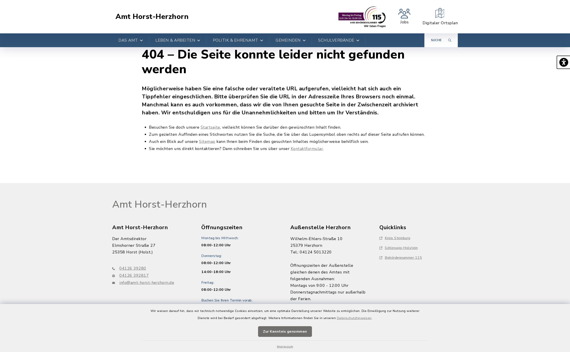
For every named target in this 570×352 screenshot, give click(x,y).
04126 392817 (134, 275)
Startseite (210, 127)
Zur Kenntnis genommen (285, 331)
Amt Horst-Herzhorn (152, 16)
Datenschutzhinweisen (354, 318)
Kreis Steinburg (397, 238)
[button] (563, 62)
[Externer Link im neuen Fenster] (362, 17)
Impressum (285, 346)
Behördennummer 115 (403, 257)
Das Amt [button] (128, 40)
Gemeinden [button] (288, 40)
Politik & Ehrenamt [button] (235, 40)
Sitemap (207, 141)
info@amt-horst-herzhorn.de (146, 282)
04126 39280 (132, 268)
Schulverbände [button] (336, 40)
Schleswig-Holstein (401, 247)
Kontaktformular (307, 148)
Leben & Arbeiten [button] (175, 40)
